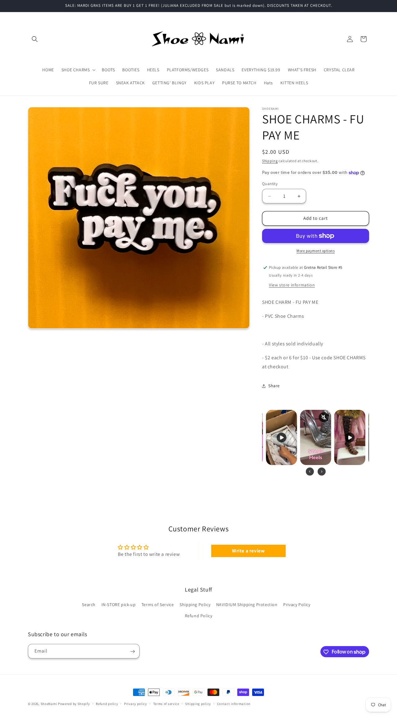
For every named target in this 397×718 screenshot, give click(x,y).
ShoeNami (49, 704)
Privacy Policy (296, 605)
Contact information (234, 703)
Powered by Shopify (74, 704)
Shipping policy (198, 703)
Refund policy (107, 703)
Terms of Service (157, 605)
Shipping (270, 160)
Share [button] (274, 386)
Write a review (248, 550)
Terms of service (166, 703)
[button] (35, 39)
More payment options (316, 250)
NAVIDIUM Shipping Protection (247, 605)
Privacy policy (135, 703)
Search (89, 605)
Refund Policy (198, 615)
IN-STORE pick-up (118, 605)
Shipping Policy (195, 605)
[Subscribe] (132, 651)
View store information (292, 285)
